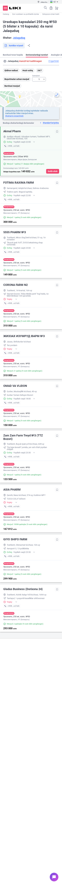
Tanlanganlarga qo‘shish (57, 131)
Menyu (5, 8)
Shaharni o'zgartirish (14, 116)
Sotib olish (53, 171)
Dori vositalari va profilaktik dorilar (25, 14)
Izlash (45, 7)
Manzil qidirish (5, 61)
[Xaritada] (57, 95)
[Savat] (56, 8)
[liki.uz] (15, 8)
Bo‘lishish (29, 45)
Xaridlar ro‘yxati (51, 8)
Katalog (6, 14)
